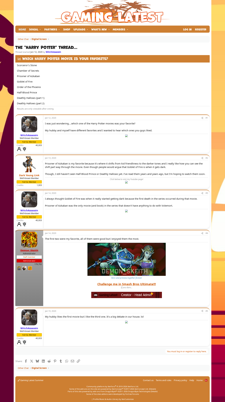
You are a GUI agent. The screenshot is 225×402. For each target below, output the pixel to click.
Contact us (148, 380)
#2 (207, 158)
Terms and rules (163, 380)
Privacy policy (180, 380)
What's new (99, 29)
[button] (35, 29)
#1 (207, 117)
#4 (207, 233)
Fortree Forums (132, 394)
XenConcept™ (118, 389)
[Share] (202, 118)
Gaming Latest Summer (31, 380)
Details (152, 389)
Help (191, 380)
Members (119, 29)
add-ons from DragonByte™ (105, 391)
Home (22, 29)
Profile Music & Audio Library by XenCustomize (113, 399)
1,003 (39, 185)
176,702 (38, 264)
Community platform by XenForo (112, 386)
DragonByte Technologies (139, 391)
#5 (207, 311)
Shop (66, 29)
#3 (207, 193)
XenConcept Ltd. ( (142, 389)
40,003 (39, 145)
